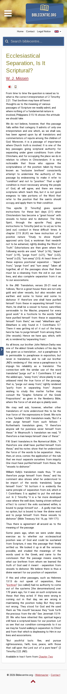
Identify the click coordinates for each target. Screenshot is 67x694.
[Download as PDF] (10, 86)
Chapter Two (46, 656)
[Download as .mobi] (15, 86)
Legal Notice (44, 31)
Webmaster (41, 675)
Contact (30, 31)
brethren (11, 584)
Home (20, 31)
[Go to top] (33, 681)
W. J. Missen (17, 78)
